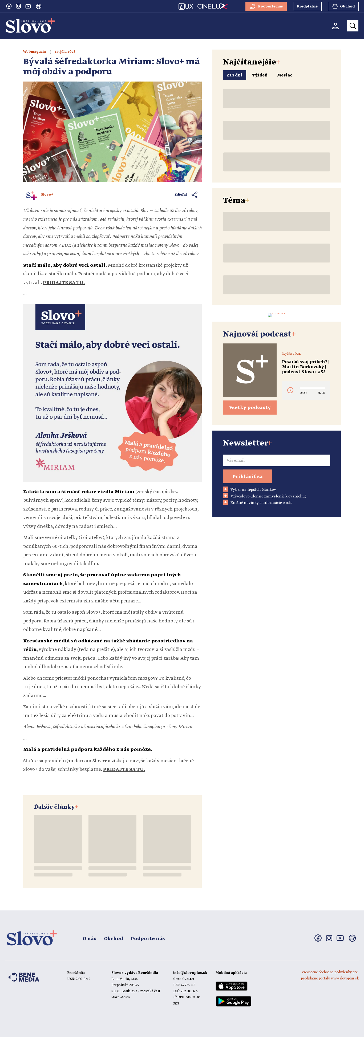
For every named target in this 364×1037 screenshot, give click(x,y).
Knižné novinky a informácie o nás (261, 502)
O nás (89, 938)
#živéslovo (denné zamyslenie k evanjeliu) (268, 496)
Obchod (113, 938)
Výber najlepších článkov (253, 489)
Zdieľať (181, 194)
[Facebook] (8, 6)
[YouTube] (28, 6)
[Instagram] (18, 6)
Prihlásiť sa (247, 476)
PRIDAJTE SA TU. (124, 769)
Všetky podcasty (250, 407)
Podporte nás (148, 938)
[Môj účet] (335, 26)
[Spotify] (38, 6)
